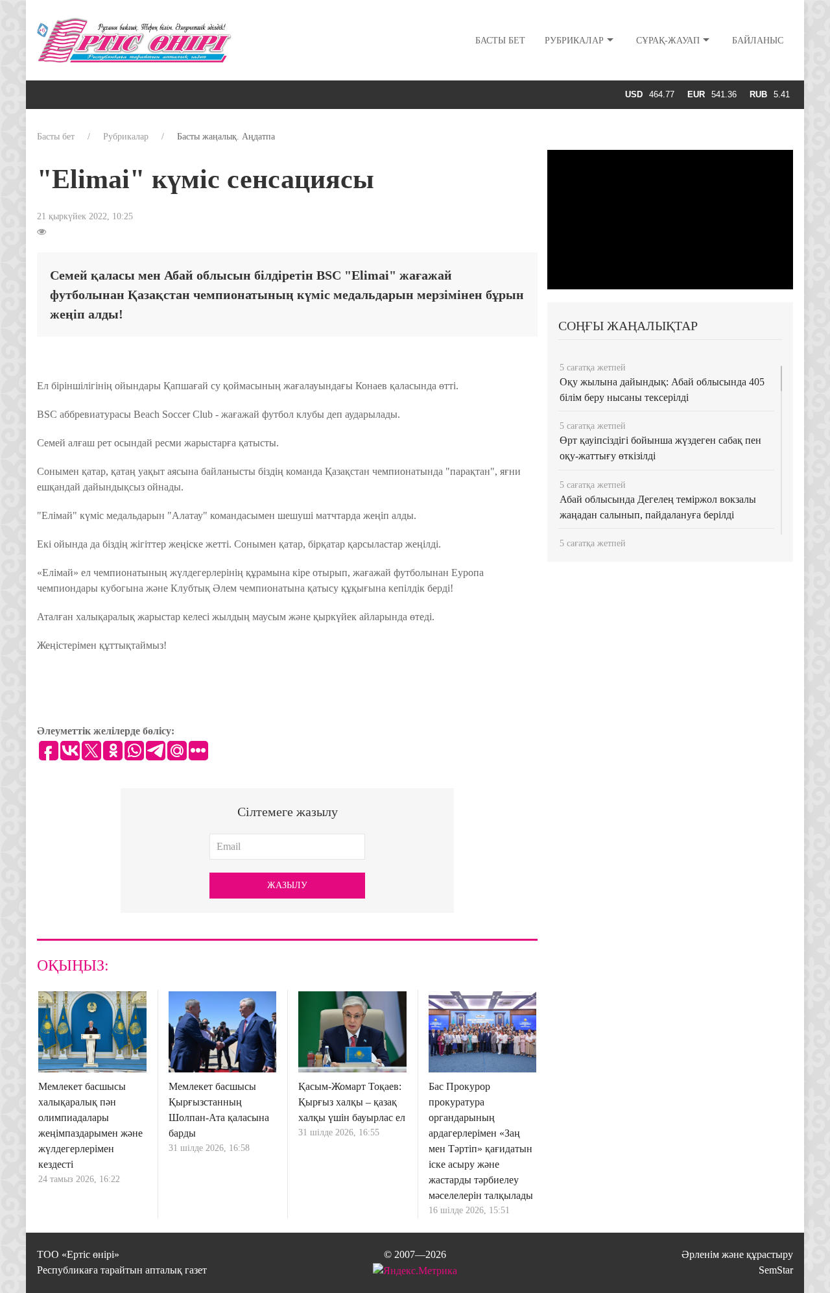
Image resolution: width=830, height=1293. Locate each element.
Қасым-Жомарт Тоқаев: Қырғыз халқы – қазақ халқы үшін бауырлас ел (351, 1102)
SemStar (776, 1269)
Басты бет (500, 40)
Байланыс (757, 40)
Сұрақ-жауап (668, 40)
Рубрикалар (574, 40)
